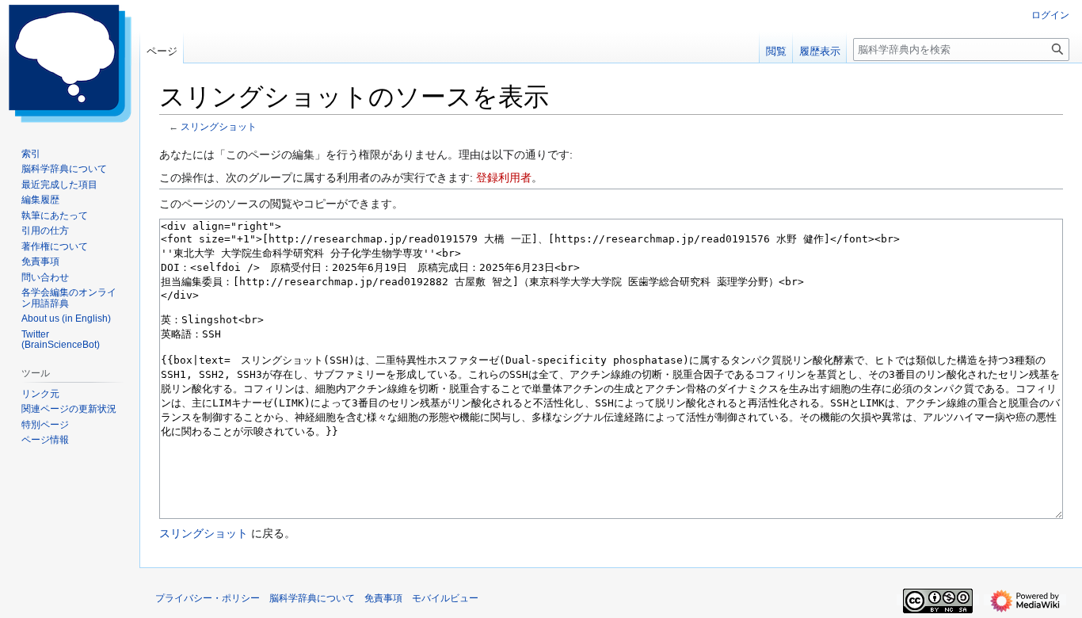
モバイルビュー (445, 598)
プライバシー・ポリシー (207, 598)
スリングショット (219, 126)
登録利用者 (503, 177)
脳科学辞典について (312, 598)
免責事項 (383, 598)
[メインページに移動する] (69, 63)
